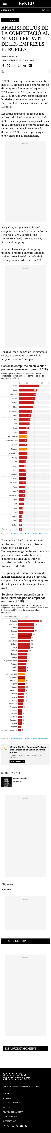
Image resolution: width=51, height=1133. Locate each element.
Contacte (7, 1094)
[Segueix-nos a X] (8, 1126)
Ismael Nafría (9, 56)
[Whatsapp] (19, 65)
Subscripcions (9, 1121)
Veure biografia (17, 781)
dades (8, 99)
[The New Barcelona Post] (16, 1077)
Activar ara (16, 761)
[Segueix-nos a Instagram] (17, 1126)
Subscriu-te (7, 10)
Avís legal (7, 1107)
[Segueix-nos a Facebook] (4, 1126)
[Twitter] (9, 65)
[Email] (30, 65)
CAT (43, 10)
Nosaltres (7, 1098)
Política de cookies (12, 1103)
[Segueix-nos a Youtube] (21, 1126)
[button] (5, 3)
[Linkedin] (14, 65)
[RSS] (25, 1126)
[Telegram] (25, 65)
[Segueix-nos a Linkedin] (12, 1126)
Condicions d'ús (10, 1116)
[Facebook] (3, 65)
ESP (48, 10)
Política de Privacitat (13, 1112)
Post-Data (10, 20)
